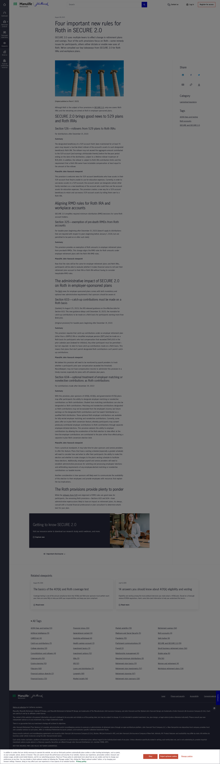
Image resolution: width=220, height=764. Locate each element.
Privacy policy (81, 761)
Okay (150, 756)
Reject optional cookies (168, 756)
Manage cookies (186, 756)
